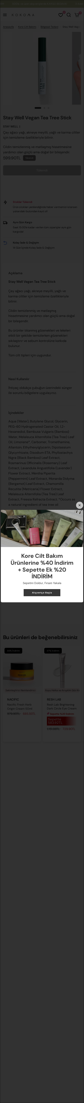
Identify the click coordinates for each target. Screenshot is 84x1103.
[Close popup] (79, 505)
